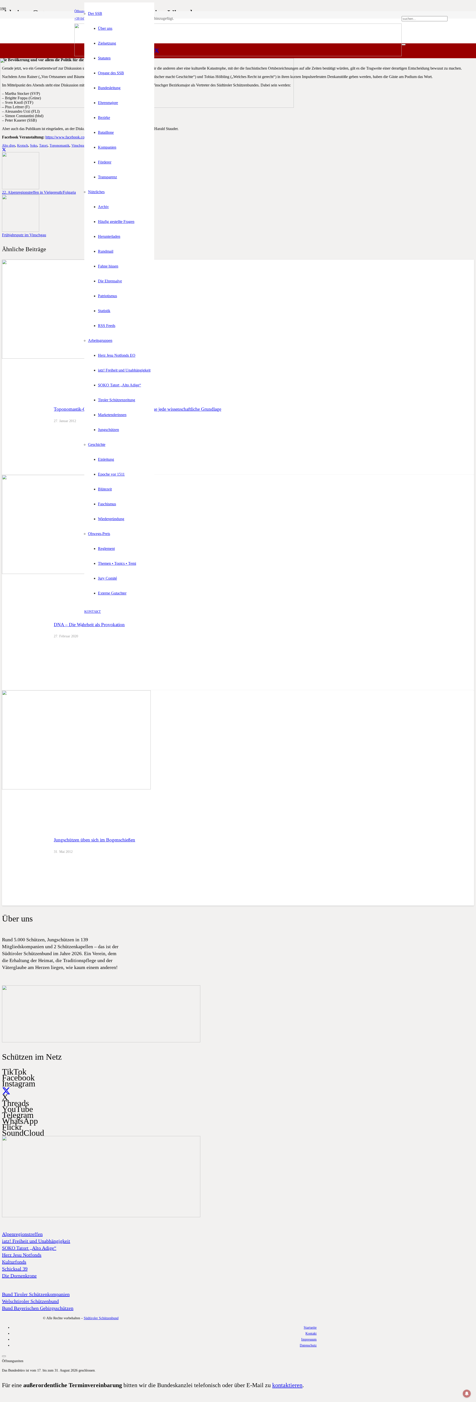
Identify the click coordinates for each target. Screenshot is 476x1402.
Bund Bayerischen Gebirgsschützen (37, 1308)
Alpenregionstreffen (22, 1234)
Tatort (43, 145)
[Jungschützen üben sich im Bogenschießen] (76, 788)
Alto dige (8, 145)
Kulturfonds (14, 1262)
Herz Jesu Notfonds (21, 1255)
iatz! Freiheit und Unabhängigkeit (36, 1241)
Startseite (310, 1327)
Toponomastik (59, 145)
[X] (156, 51)
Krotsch (22, 145)
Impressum (309, 1339)
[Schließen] (404, 44)
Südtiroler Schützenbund (101, 1318)
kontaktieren (287, 1385)
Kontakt (311, 1333)
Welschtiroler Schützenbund (30, 1301)
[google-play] (101, 1041)
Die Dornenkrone (19, 1275)
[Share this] (4, 150)
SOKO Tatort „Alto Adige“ (29, 1248)
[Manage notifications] (467, 1394)
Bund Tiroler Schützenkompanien (36, 1294)
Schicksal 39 (15, 1268)
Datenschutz (308, 1345)
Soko (33, 145)
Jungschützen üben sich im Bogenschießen (94, 839)
